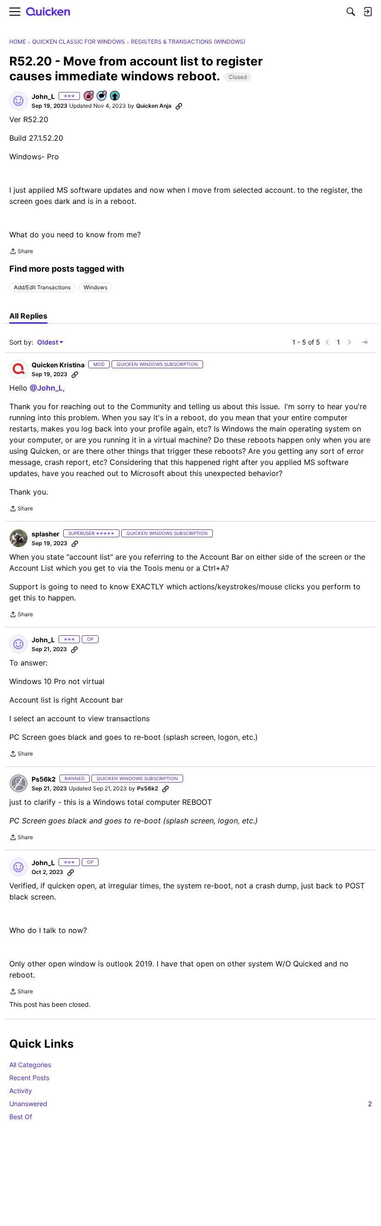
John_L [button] (43, 96)
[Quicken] (48, 12)
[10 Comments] (102, 96)
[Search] (350, 11)
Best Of (20, 1117)
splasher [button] (45, 534)
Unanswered (190, 1104)
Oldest (48, 342)
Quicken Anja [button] (153, 105)
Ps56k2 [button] (44, 779)
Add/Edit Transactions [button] (42, 287)
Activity (20, 1091)
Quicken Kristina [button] (58, 365)
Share (21, 252)
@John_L (46, 387)
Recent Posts (29, 1078)
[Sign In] (367, 11)
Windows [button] (95, 287)
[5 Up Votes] (115, 96)
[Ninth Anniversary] (89, 96)
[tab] (28, 316)
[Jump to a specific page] (364, 342)
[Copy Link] (178, 106)
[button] (18, 100)
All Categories (30, 1065)
